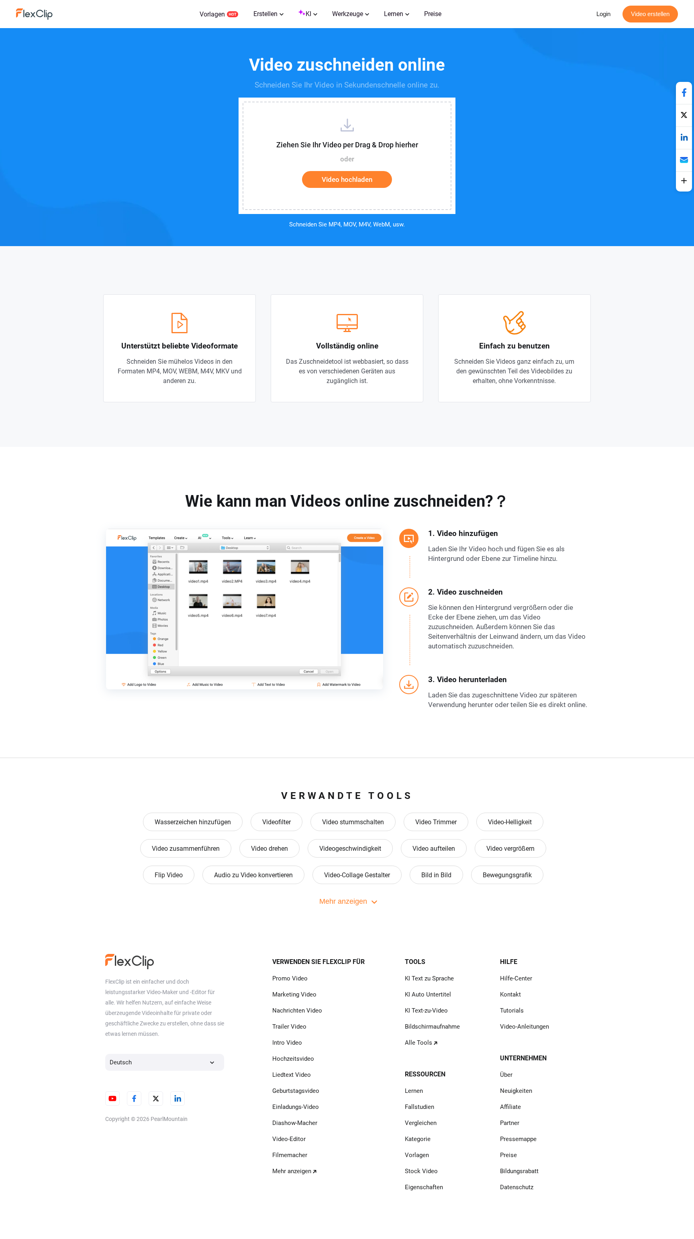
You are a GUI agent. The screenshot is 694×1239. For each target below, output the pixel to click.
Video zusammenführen (186, 848)
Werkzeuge (347, 14)
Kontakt (510, 994)
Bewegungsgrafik (507, 875)
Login (603, 13)
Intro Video (287, 1042)
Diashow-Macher (294, 1123)
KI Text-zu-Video (426, 1010)
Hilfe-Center (516, 978)
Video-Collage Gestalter (357, 875)
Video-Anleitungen (524, 1026)
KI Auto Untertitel (428, 994)
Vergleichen (421, 1123)
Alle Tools (418, 1042)
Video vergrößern (510, 848)
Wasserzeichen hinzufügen (193, 822)
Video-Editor (289, 1139)
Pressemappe (518, 1139)
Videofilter (276, 822)
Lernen (393, 14)
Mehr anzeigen (291, 1171)
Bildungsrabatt (519, 1171)
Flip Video (169, 875)
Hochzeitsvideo (293, 1058)
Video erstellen (650, 13)
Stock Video (421, 1171)
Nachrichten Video (297, 1010)
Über (506, 1074)
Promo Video (290, 978)
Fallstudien (419, 1107)
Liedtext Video (291, 1074)
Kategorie (418, 1139)
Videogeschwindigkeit (350, 848)
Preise (432, 14)
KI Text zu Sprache (429, 978)
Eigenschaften (424, 1187)
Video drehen (269, 848)
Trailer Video (289, 1026)
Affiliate (510, 1107)
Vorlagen (212, 14)
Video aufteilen (433, 848)
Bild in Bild (436, 875)
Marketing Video (294, 994)
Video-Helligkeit (510, 822)
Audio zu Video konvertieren (253, 875)
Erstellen (265, 14)
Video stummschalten (353, 822)
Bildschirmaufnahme (432, 1026)
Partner (509, 1123)
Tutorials (512, 1010)
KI (308, 14)
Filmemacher (289, 1155)
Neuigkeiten (516, 1090)
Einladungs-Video (295, 1107)
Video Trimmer (436, 822)
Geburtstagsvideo (295, 1090)
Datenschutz (516, 1187)
